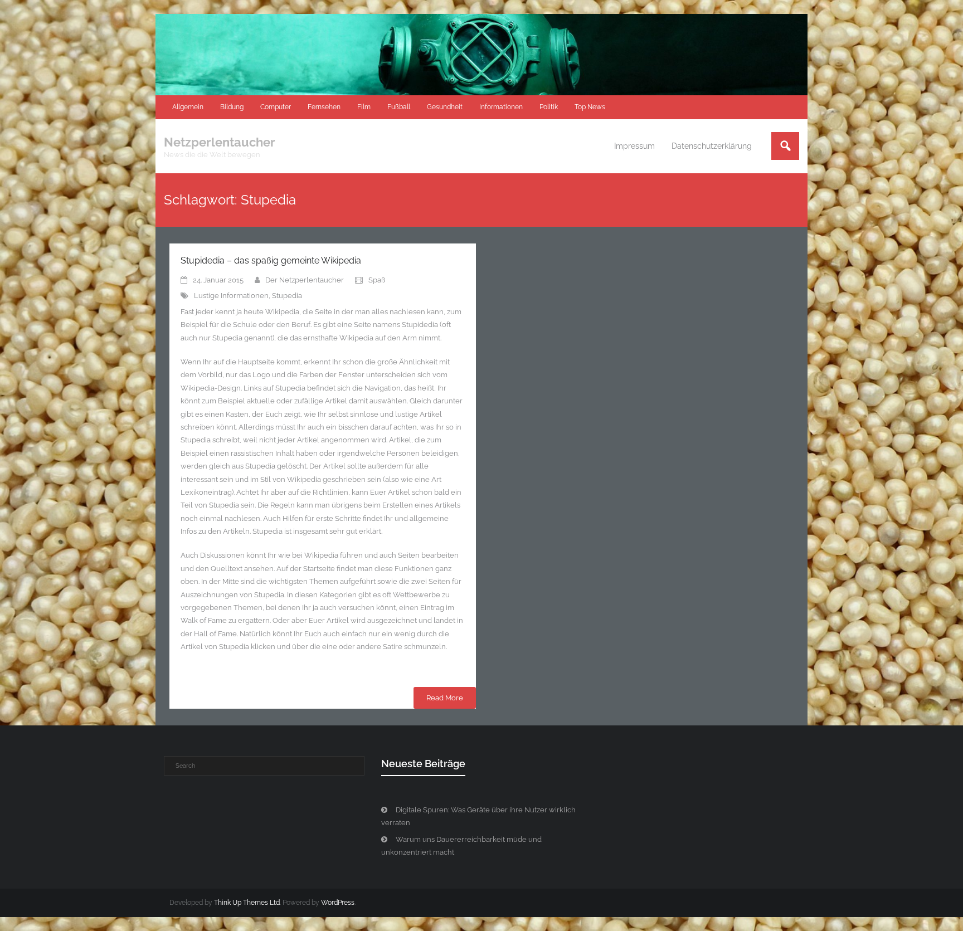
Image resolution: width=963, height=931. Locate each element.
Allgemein (187, 107)
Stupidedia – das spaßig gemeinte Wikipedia (271, 260)
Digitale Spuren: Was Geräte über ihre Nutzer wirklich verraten (478, 816)
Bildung (232, 107)
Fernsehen (324, 107)
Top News (590, 107)
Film (364, 107)
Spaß (376, 280)
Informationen (501, 107)
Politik (548, 107)
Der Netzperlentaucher (304, 280)
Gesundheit (445, 107)
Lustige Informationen (231, 295)
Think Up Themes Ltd (247, 902)
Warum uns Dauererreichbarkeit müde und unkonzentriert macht (461, 845)
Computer (275, 107)
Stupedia (287, 295)
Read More (444, 698)
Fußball (398, 107)
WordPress (337, 902)
